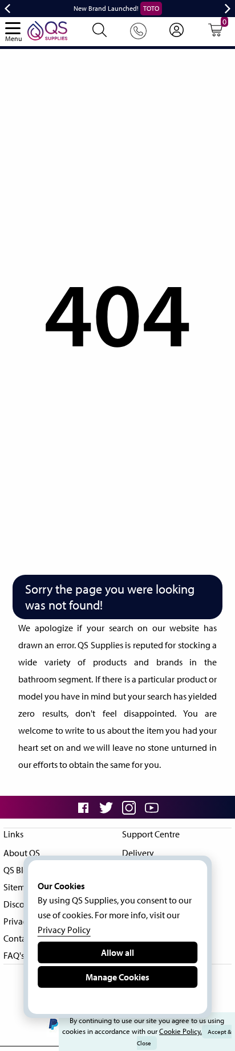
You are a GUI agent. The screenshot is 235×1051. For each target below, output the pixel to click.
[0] (215, 33)
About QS (21, 852)
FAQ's (14, 955)
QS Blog (18, 870)
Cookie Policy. (180, 1031)
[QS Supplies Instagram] (129, 806)
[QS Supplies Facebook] (83, 806)
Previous (7, 8)
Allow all (117, 952)
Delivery (138, 852)
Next (227, 8)
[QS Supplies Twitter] (106, 806)
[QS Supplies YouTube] (151, 806)
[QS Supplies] (47, 29)
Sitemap (19, 887)
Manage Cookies (117, 977)
